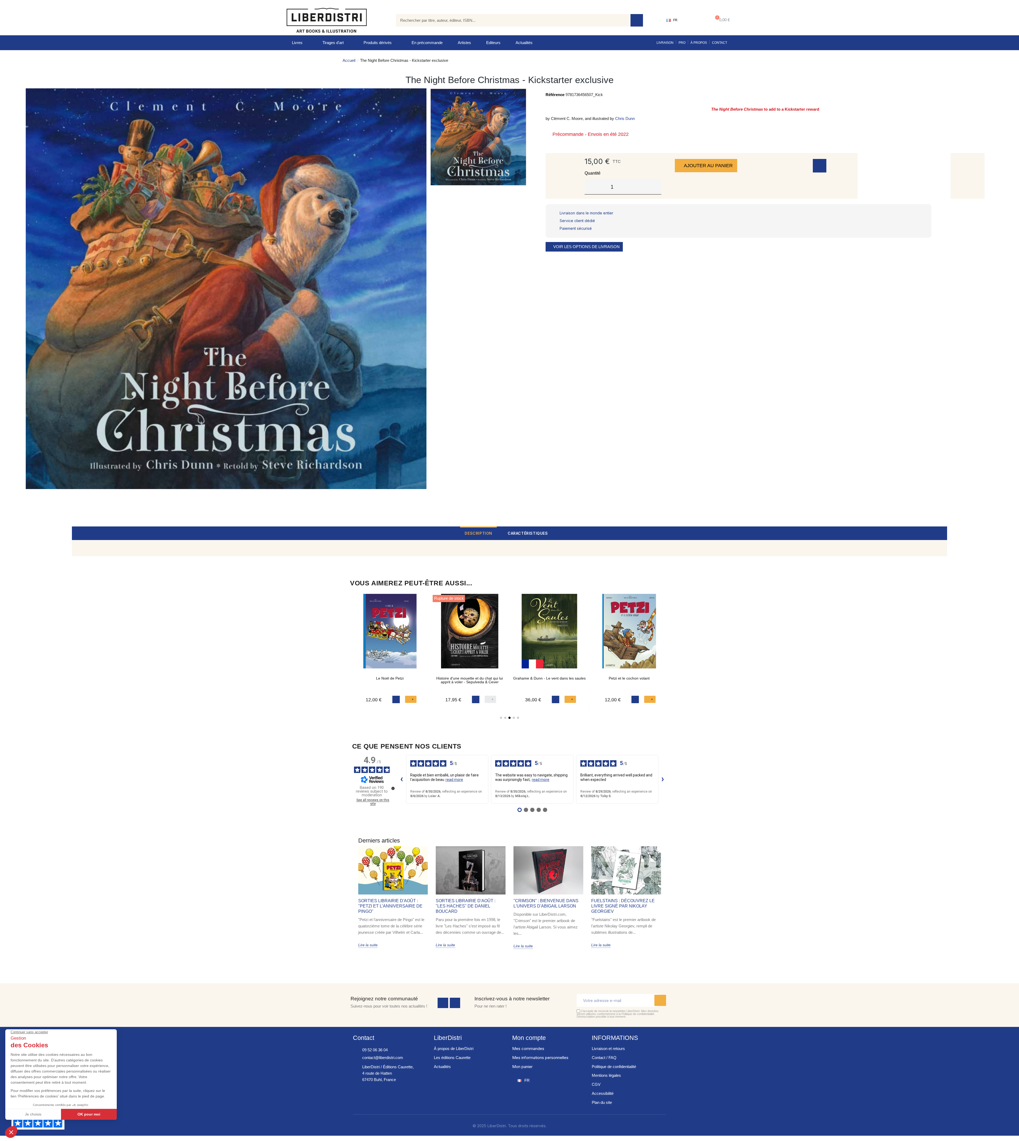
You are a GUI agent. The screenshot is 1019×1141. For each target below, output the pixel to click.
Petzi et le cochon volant (629, 678)
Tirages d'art (333, 42)
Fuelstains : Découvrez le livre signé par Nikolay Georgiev (623, 906)
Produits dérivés (378, 42)
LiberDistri (448, 1037)
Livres (297, 42)
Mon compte (529, 1037)
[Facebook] (443, 1003)
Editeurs (493, 42)
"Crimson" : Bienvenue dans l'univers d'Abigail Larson (545, 903)
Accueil (349, 60)
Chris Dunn (625, 118)
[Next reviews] (663, 779)
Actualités (524, 42)
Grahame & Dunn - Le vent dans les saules (549, 678)
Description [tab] (478, 533)
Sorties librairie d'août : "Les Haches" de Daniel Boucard (465, 906)
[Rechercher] (637, 20)
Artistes (464, 42)
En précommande (427, 42)
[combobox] (509, 20)
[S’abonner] (660, 1000)
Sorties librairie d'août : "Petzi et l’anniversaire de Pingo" (390, 906)
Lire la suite (368, 945)
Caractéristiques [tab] (528, 533)
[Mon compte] (694, 20)
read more (454, 779)
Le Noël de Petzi (390, 678)
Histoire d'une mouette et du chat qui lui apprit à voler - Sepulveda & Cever (469, 680)
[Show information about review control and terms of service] (393, 788)
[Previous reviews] (401, 779)
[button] (721, 20)
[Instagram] (455, 1003)
